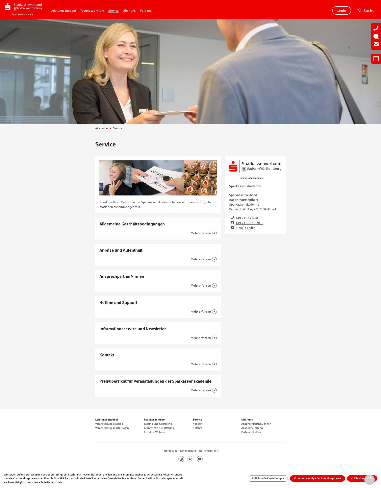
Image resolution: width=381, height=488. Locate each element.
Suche (369, 10)
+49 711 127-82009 (249, 223)
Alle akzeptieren (362, 478)
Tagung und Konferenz (158, 423)
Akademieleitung (252, 427)
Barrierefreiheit (208, 450)
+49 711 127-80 (247, 218)
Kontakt (197, 423)
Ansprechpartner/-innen (256, 423)
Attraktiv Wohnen (154, 432)
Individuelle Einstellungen (268, 478)
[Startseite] (23, 9)
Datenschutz (188, 450)
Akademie (101, 128)
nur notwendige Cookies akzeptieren (317, 478)
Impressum (170, 450)
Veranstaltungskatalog (109, 423)
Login (341, 10)
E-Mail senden (246, 227)
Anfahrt (197, 427)
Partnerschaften (251, 432)
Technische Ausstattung (159, 427)
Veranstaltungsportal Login (112, 427)
